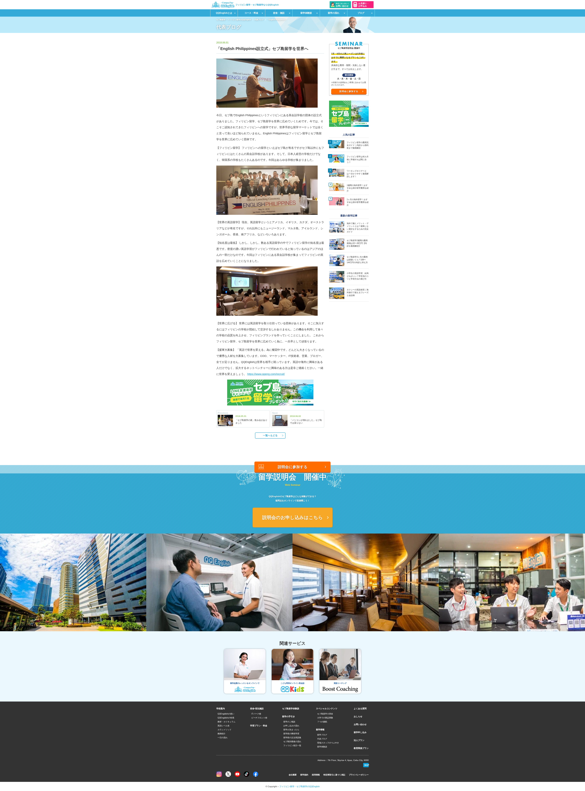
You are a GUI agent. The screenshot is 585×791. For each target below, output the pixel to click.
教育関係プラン (361, 748)
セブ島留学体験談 (290, 708)
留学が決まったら (291, 730)
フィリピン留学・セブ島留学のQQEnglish (299, 786)
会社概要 (293, 775)
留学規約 (304, 775)
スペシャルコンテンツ (326, 708)
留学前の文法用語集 (292, 737)
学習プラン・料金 (258, 725)
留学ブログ (322, 735)
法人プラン (359, 740)
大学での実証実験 (325, 718)
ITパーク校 (256, 714)
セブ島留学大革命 (325, 714)
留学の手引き (288, 716)
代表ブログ (259, 20)
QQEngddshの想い (226, 714)
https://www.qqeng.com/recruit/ (266, 374)
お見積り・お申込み (363, 4)
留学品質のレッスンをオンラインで (244, 683)
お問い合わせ (360, 724)
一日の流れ (222, 737)
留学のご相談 (289, 722)
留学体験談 (322, 747)
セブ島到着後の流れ (292, 741)
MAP (366, 765)
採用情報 (316, 775)
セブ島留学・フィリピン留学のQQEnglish (233, 20)
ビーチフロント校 (259, 718)
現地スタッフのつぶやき (328, 743)
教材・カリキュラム (226, 722)
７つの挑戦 (322, 722)
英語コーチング (340, 683)
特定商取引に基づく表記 (334, 775)
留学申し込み (360, 732)
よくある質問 (360, 708)
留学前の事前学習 (291, 733)
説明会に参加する (348, 91)
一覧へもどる (270, 435)
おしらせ (358, 716)
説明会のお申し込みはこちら (292, 517)
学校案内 (220, 708)
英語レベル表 (223, 726)
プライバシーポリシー (359, 775)
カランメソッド (224, 730)
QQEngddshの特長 (226, 718)
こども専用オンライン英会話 (292, 683)
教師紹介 (221, 733)
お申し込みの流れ (291, 726)
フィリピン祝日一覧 (292, 745)
